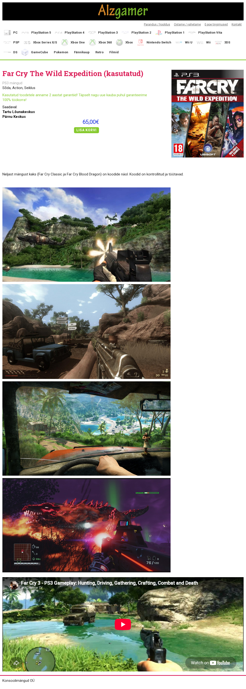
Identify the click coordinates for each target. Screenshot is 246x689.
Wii (208, 42)
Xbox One (78, 42)
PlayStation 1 (174, 32)
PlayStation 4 (74, 32)
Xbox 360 (105, 42)
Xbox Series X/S (45, 42)
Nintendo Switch (159, 42)
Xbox (129, 42)
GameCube (39, 52)
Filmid (114, 52)
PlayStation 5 (41, 32)
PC (15, 32)
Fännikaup (82, 52)
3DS (227, 42)
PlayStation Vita (210, 32)
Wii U (188, 42)
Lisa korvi (86, 130)
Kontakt (237, 24)
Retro (99, 52)
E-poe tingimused (216, 24)
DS (15, 52)
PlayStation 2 (141, 32)
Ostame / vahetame (187, 24)
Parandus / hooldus (157, 24)
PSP (16, 42)
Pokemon (61, 52)
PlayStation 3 (108, 32)
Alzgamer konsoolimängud (123, 11)
